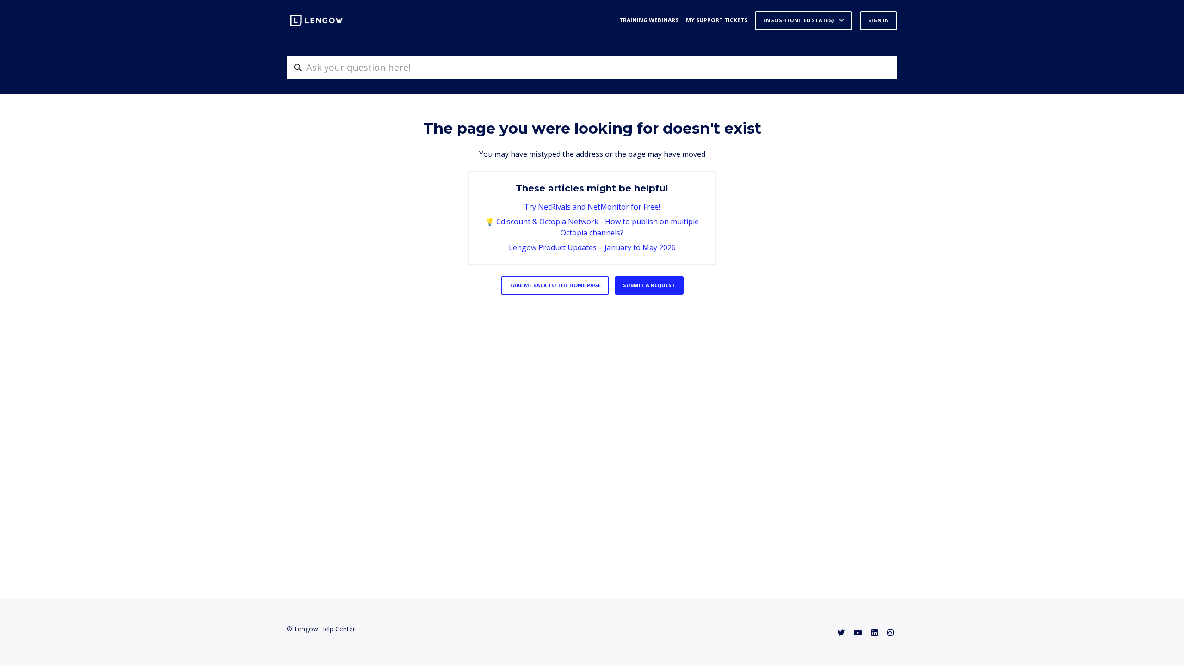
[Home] (316, 20)
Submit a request (649, 285)
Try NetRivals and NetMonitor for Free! (592, 207)
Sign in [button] (878, 20)
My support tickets (716, 20)
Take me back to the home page (555, 285)
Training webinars (648, 20)
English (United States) (799, 20)
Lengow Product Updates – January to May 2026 (592, 247)
